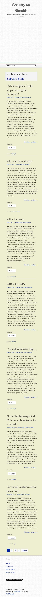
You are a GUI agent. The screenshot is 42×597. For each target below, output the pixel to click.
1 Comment (27, 494)
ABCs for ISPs (16, 284)
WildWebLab (10, 594)
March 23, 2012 (10, 287)
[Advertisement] (21, 40)
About (8, 563)
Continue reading (30, 142)
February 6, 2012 (11, 494)
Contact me (9, 566)
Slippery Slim (15, 78)
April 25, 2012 (10, 164)
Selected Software (16, 212)
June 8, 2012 (10, 97)
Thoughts (14, 154)
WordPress (17, 592)
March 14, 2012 (10, 352)
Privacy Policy (10, 572)
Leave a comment (26, 97)
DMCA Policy (10, 569)
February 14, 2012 (11, 427)
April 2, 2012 (10, 222)
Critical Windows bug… (22, 349)
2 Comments (26, 164)
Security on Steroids (21, 7)
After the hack (15, 219)
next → (24, 550)
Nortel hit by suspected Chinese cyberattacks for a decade (22, 420)
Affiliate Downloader (19, 161)
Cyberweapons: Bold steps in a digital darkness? (19, 90)
